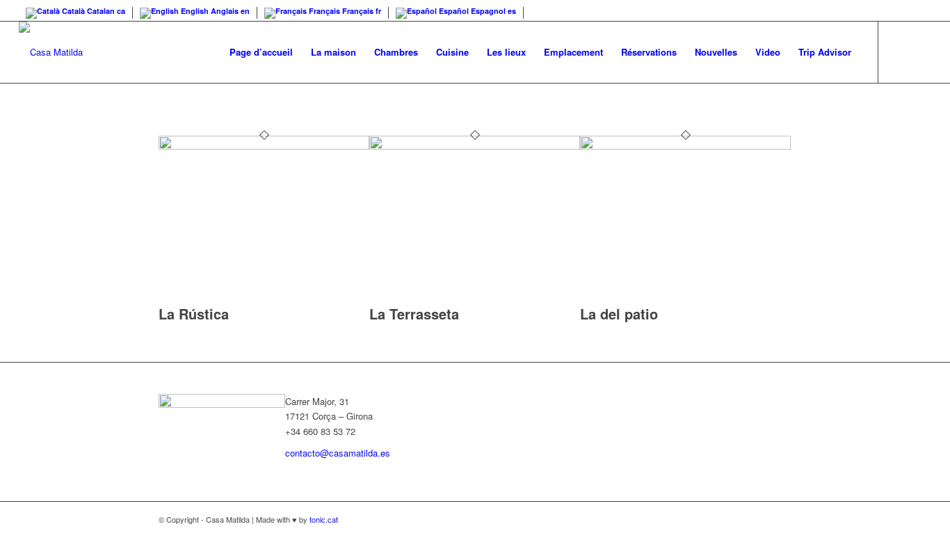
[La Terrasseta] (474, 145)
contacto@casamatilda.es (337, 452)
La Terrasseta (414, 313)
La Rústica (194, 313)
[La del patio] (685, 145)
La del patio (619, 313)
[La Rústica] (264, 145)
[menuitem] (261, 52)
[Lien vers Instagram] (920, 51)
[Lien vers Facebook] (899, 51)
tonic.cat (323, 519)
